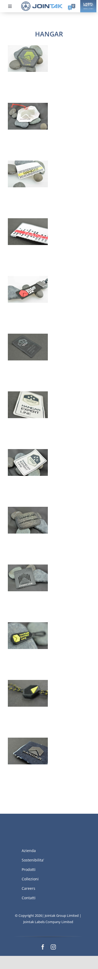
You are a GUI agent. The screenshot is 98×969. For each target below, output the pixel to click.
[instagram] (53, 947)
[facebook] (42, 947)
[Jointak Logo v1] (42, 3)
